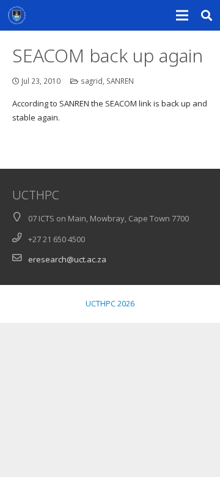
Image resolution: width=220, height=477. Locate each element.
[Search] (207, 15)
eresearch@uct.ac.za (67, 259)
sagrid (92, 81)
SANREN (120, 81)
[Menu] (182, 15)
